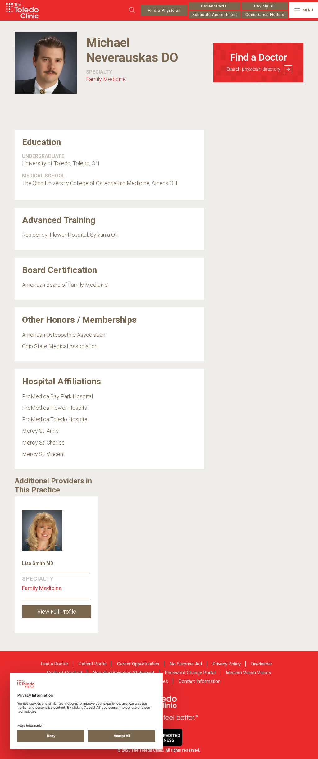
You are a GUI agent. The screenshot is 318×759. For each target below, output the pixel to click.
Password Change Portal (190, 672)
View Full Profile (56, 611)
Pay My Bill (265, 5)
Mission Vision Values (248, 672)
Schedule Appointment (214, 14)
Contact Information (199, 681)
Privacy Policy (227, 664)
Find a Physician (164, 10)
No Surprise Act (186, 664)
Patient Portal (214, 5)
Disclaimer (261, 664)
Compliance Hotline (264, 14)
